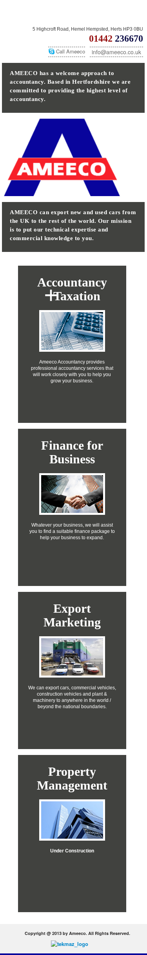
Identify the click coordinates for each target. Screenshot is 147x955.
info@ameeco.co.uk (116, 52)
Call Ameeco (70, 51)
